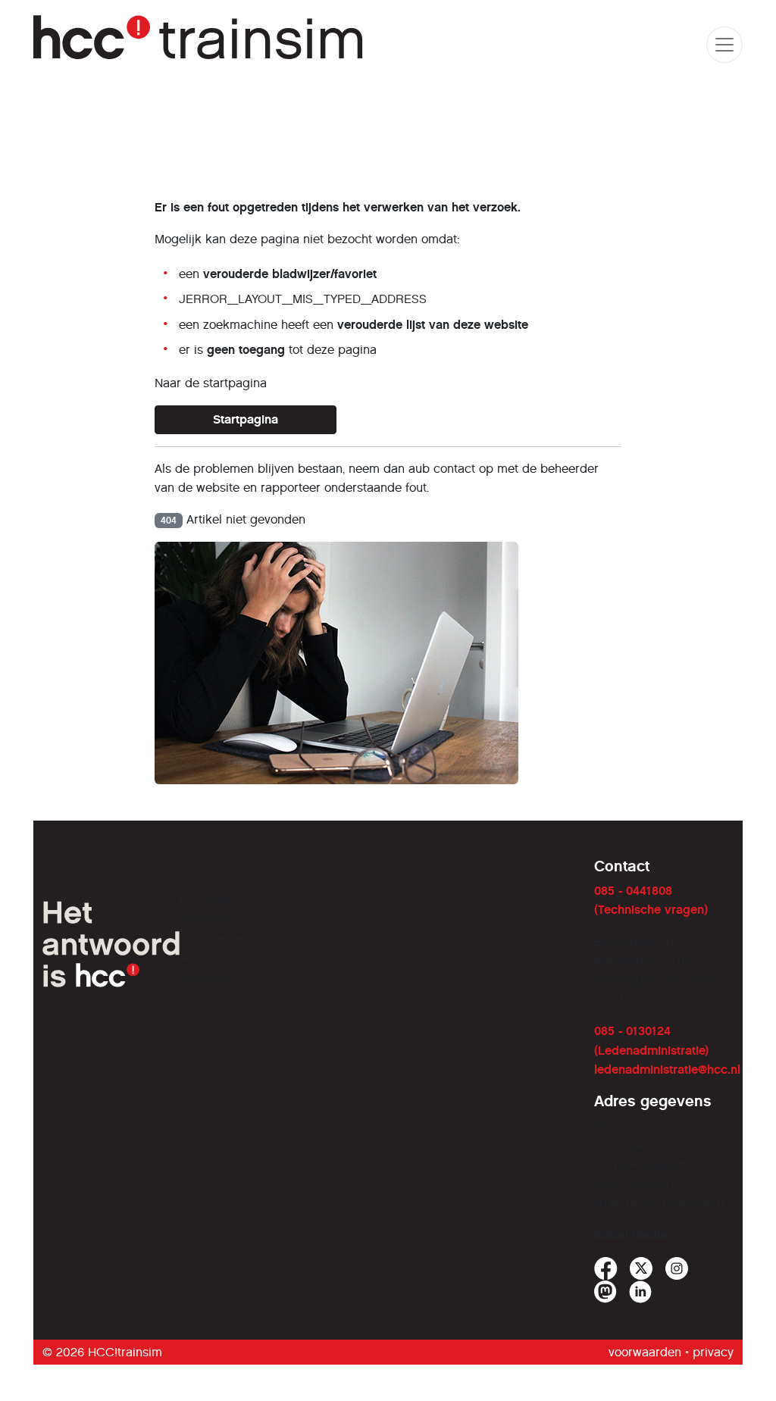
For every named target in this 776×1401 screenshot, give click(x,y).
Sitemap (459, 866)
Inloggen (303, 866)
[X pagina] (641, 1269)
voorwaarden (645, 1352)
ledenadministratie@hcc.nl (667, 1069)
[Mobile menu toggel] (724, 45)
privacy (713, 1352)
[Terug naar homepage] (200, 44)
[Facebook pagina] (606, 1269)
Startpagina (245, 419)
